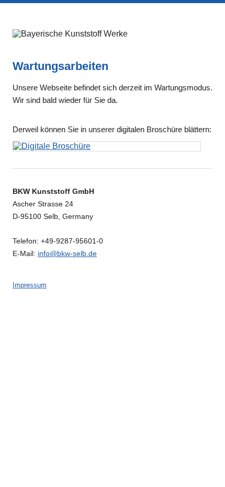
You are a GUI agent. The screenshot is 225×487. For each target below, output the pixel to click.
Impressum (30, 285)
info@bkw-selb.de (67, 253)
